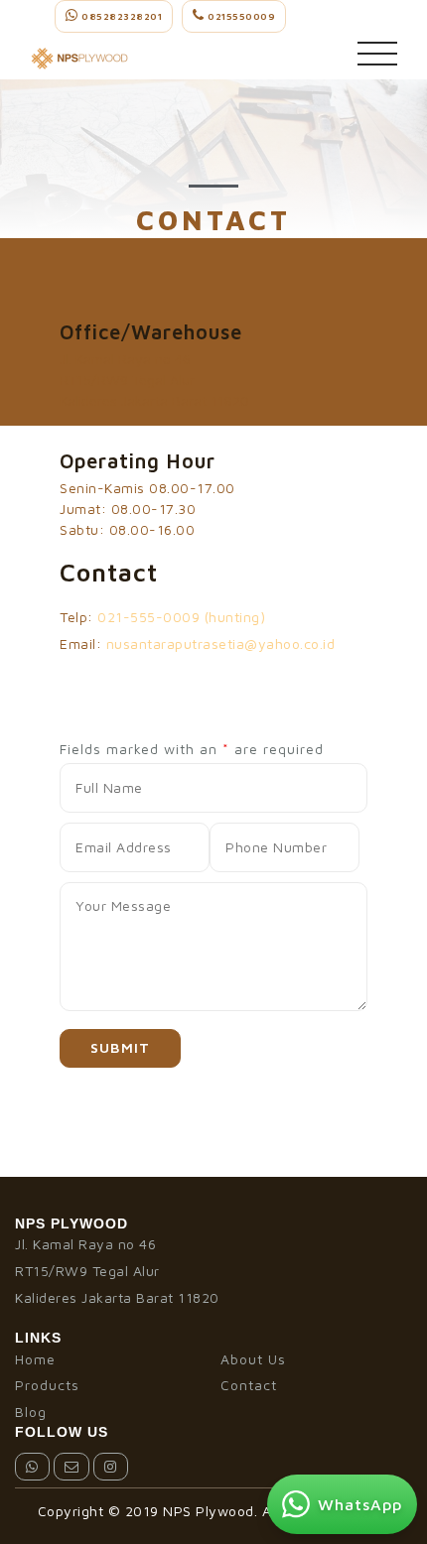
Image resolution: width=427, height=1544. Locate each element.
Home (35, 1359)
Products (47, 1384)
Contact (248, 1384)
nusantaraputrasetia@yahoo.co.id (221, 643)
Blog (31, 1411)
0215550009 (240, 16)
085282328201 (120, 16)
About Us (253, 1359)
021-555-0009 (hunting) (181, 616)
